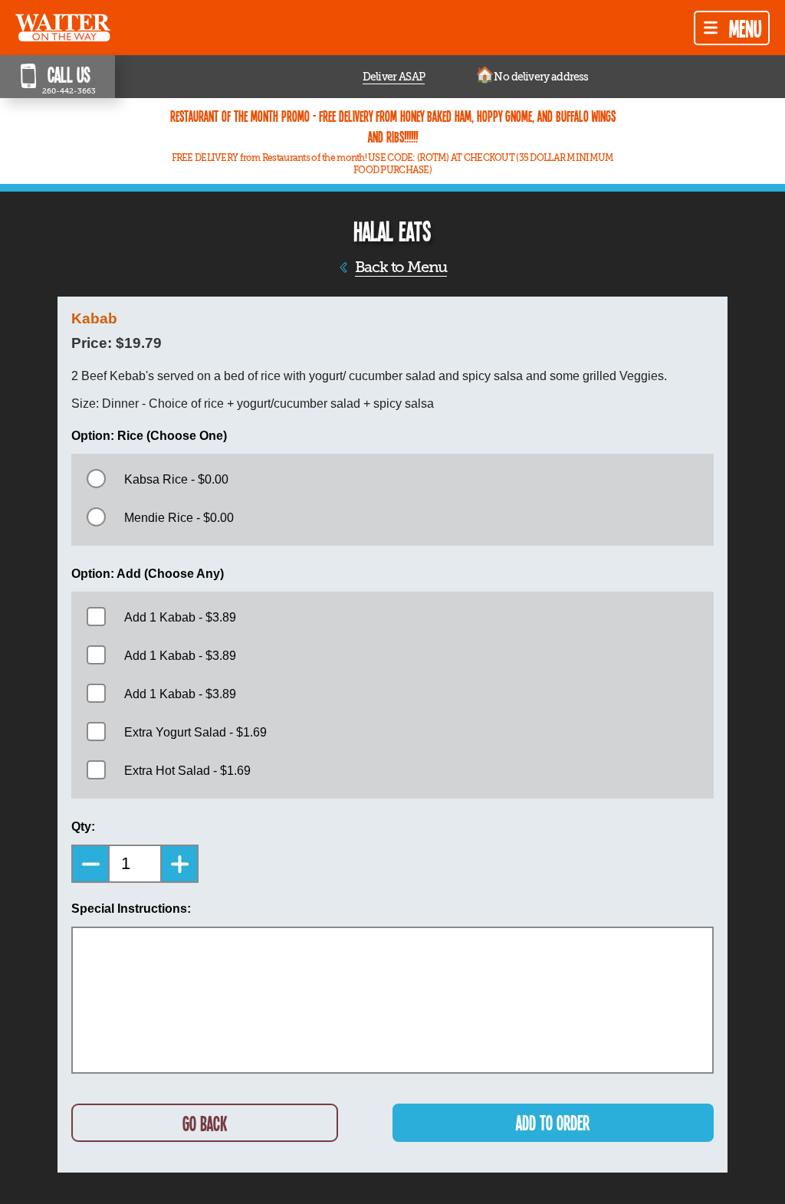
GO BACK (204, 1123)
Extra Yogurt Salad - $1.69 (195, 732)
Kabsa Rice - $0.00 (176, 479)
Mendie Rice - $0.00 (179, 517)
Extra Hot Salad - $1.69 (187, 770)
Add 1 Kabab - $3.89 (180, 617)
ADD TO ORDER (553, 1122)
